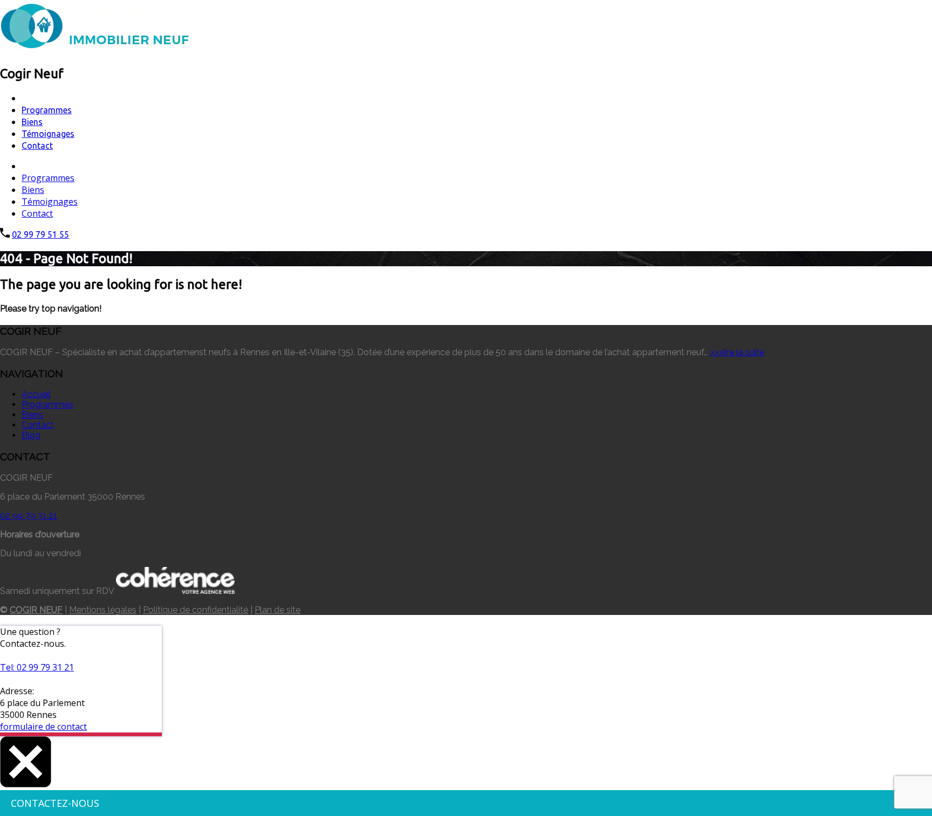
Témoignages (48, 134)
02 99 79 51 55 (40, 234)
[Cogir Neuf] (94, 50)
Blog (31, 435)
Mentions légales (102, 610)
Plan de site (277, 610)
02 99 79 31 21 (28, 515)
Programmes (47, 110)
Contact (37, 145)
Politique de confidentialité (195, 610)
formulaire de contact (43, 726)
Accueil (36, 394)
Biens (32, 122)
